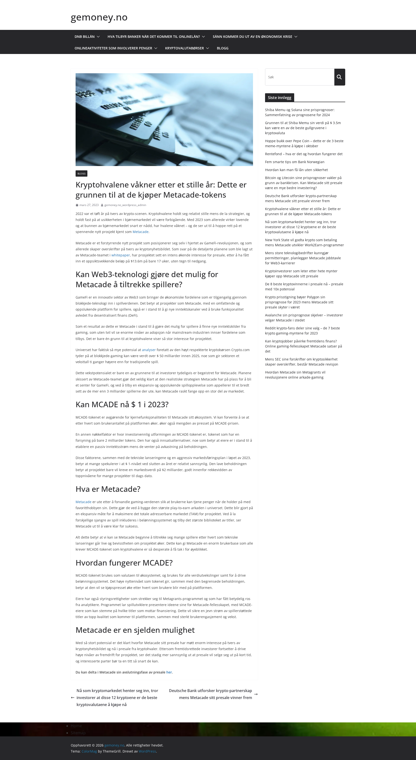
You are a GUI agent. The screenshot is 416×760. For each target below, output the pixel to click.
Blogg (222, 48)
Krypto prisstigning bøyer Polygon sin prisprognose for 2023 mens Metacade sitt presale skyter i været (299, 302)
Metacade (141, 231)
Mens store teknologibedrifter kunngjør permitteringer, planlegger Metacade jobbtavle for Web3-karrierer (303, 258)
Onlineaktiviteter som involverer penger (113, 48)
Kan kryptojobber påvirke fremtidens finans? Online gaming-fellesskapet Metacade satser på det (303, 346)
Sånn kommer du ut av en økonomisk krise (252, 36)
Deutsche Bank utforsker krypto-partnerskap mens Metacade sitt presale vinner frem (210, 694)
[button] (97, 36)
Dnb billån (85, 36)
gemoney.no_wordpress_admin (125, 205)
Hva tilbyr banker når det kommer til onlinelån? (154, 36)
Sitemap (78, 732)
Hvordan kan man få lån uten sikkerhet (296, 169)
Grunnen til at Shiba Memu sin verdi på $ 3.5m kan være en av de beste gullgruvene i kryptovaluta (303, 127)
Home (76, 725)
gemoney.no (99, 16)
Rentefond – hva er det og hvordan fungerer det (304, 154)
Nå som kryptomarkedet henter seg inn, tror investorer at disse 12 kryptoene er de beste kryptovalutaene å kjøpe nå (117, 697)
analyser (149, 349)
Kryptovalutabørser (184, 48)
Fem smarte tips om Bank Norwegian (295, 162)
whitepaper (120, 255)
